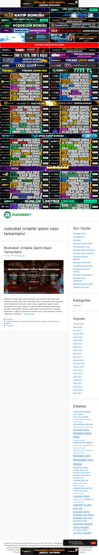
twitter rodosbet (81, 527)
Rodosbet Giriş (79, 237)
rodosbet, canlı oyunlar (78, 427)
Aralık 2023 (77, 387)
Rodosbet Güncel (80, 467)
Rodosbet (9, 319)
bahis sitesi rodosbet (82, 411)
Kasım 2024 (77, 350)
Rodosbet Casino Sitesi (79, 450)
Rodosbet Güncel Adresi (81, 472)
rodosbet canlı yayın (88, 445)
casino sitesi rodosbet (80, 417)
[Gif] (49, 103)
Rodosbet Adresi (79, 233)
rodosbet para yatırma (82, 488)
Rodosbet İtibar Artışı (81, 247)
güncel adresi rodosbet (83, 424)
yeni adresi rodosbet (80, 530)
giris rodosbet (87, 419)
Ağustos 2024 (78, 360)
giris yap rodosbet (77, 421)
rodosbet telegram (77, 499)
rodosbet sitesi (81, 496)
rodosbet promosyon (78, 493)
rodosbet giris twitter (78, 452)
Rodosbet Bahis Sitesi (82, 435)
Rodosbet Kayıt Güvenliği (83, 266)
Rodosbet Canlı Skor (81, 287)
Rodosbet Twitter (81, 511)
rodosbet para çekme (80, 491)
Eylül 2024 (77, 357)
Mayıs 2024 (77, 370)
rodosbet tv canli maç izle (82, 506)
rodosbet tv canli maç (78, 502)
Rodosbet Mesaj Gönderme (84, 250)
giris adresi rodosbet (78, 419)
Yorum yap (9, 325)
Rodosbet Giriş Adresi (83, 462)
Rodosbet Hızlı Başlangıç (82, 275)
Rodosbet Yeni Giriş (82, 518)
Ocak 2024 (77, 383)
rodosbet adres (89, 427)
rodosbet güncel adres (81, 470)
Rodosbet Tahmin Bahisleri (83, 253)
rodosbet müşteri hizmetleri (80, 483)
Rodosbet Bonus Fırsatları (83, 284)
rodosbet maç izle (80, 480)
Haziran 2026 (78, 324)
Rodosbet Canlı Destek (83, 442)
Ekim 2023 (77, 393)
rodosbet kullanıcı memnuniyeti (30, 321)
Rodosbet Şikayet (83, 523)
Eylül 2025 (77, 330)
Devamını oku (29, 314)
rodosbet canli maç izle (79, 440)
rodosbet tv (88, 499)
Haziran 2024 (78, 367)
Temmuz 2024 (78, 363)
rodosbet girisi (89, 450)
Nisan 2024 (77, 373)
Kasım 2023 (77, 390)
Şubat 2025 (77, 340)
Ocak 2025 (77, 344)
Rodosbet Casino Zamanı (83, 243)
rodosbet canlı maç (78, 445)
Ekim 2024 (77, 353)
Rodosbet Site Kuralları (82, 262)
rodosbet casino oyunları (79, 447)
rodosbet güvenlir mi (12, 321)
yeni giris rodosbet (82, 533)
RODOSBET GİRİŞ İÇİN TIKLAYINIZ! (49, 45)
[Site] (24, 76)
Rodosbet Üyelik (80, 521)
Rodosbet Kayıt (78, 478)
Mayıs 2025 (77, 337)
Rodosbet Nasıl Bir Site (79, 485)
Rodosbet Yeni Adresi (83, 514)
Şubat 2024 (77, 380)
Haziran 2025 (78, 334)
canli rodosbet (78, 414)
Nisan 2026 (77, 327)
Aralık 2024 (77, 347)
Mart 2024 (77, 377)
